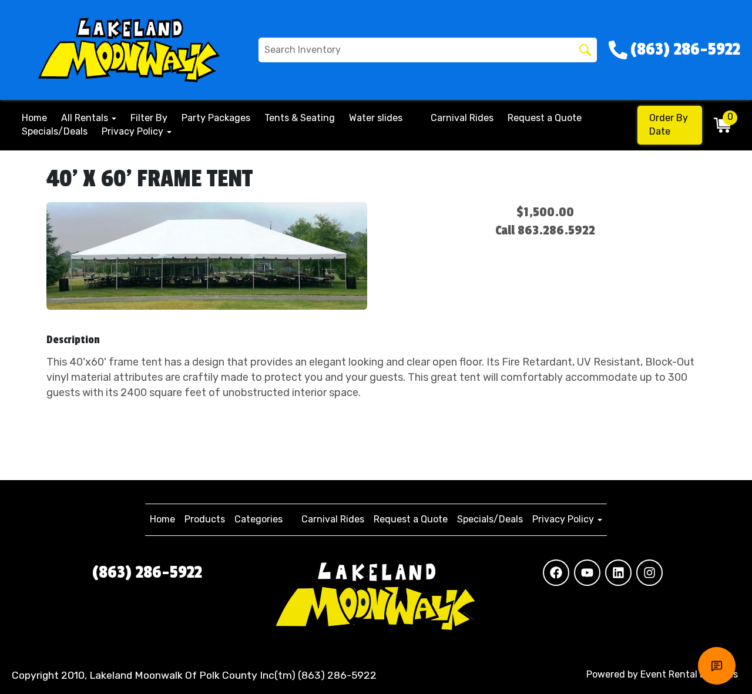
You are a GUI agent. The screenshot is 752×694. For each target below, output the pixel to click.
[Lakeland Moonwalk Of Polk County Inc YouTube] (587, 572)
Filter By (148, 117)
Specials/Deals (55, 131)
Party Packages (216, 117)
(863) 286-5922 (147, 572)
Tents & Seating (299, 117)
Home (34, 117)
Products (204, 519)
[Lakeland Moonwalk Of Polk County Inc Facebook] (556, 572)
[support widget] (717, 666)
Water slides (375, 117)
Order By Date (668, 124)
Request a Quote (545, 117)
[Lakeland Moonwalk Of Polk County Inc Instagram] (649, 572)
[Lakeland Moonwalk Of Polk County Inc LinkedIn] (618, 572)
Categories (258, 519)
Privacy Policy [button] (134, 131)
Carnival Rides (462, 117)
